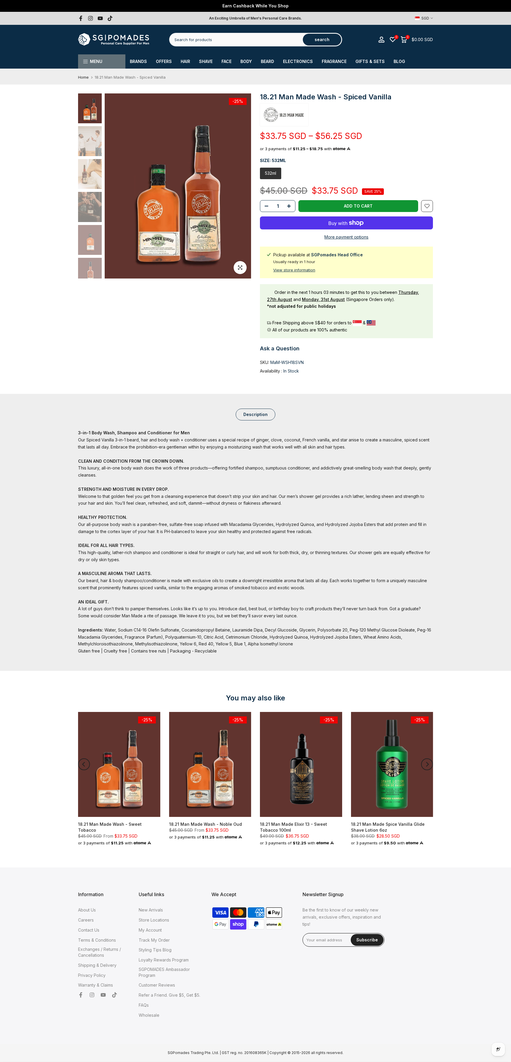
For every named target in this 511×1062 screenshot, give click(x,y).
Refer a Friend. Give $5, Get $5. (169, 995)
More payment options (346, 236)
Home (83, 77)
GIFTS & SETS (370, 61)
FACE (226, 61)
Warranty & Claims (95, 984)
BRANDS (138, 61)
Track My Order (154, 940)
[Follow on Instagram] (90, 18)
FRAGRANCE (334, 61)
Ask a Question (280, 348)
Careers (86, 919)
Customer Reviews (157, 984)
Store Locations (154, 919)
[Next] (427, 764)
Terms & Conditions (97, 940)
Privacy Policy (92, 975)
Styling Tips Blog (155, 949)
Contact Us (88, 930)
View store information (294, 270)
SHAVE (206, 61)
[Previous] (84, 764)
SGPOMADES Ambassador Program (164, 972)
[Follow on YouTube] (100, 18)
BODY (246, 61)
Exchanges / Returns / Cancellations (99, 952)
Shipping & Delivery (97, 965)
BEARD (267, 61)
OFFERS (164, 61)
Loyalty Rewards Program (164, 959)
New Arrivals (151, 909)
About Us (87, 909)
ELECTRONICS (298, 61)
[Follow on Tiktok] (110, 18)
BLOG (399, 61)
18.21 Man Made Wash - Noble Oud (205, 823)
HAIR (185, 61)
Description (255, 414)
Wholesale (149, 1015)
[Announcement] (255, 5)
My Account (150, 930)
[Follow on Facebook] (80, 18)
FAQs (144, 1005)
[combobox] (236, 40)
